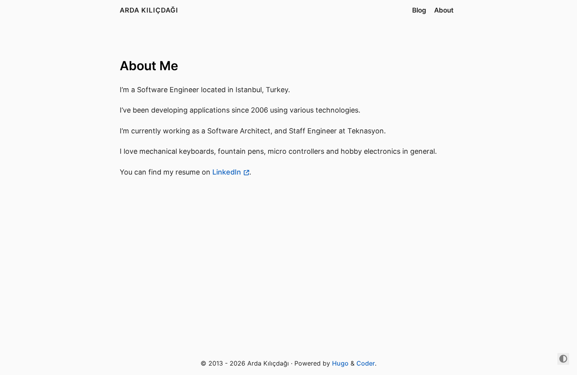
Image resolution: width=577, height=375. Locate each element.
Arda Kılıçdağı (149, 10)
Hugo (340, 363)
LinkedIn (226, 172)
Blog (419, 10)
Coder (365, 363)
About (443, 10)
